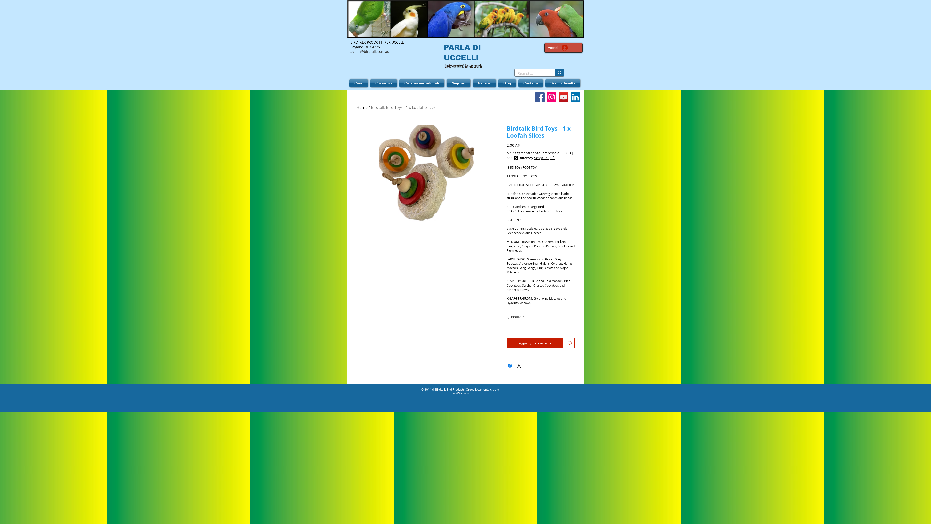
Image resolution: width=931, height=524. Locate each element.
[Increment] (525, 325)
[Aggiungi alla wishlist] (570, 343)
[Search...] (559, 72)
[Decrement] (510, 325)
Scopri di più (544, 158)
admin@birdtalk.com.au (369, 51)
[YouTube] (563, 97)
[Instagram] (551, 97)
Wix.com (463, 393)
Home (362, 107)
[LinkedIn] (575, 97)
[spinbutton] (518, 325)
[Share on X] (519, 365)
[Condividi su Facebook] (510, 365)
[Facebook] (540, 97)
